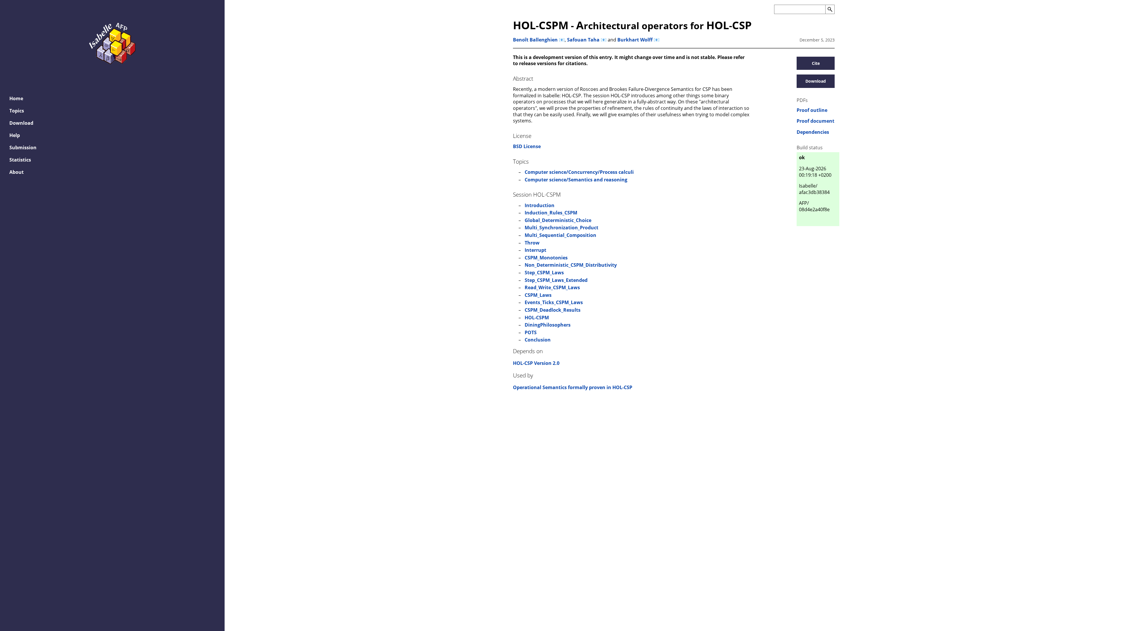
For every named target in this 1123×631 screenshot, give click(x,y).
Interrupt (535, 250)
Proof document (815, 121)
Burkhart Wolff (634, 40)
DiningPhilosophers (548, 325)
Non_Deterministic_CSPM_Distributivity (571, 265)
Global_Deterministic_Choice (558, 220)
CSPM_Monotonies (546, 257)
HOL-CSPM (537, 317)
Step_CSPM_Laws (544, 272)
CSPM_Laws (538, 295)
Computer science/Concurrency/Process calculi (579, 172)
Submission (23, 147)
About (16, 172)
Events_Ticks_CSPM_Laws (554, 302)
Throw (532, 243)
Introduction (539, 205)
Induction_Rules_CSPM (551, 212)
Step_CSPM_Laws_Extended (556, 280)
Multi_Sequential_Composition (560, 235)
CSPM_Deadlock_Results (553, 310)
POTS (531, 332)
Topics (16, 111)
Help (14, 135)
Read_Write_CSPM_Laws (552, 287)
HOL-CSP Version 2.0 (536, 363)
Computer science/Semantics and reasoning (576, 179)
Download (21, 123)
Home (16, 98)
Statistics (20, 160)
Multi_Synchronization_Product (561, 227)
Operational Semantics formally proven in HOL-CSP (572, 387)
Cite (816, 63)
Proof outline (812, 110)
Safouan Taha (583, 40)
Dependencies (813, 132)
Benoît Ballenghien (535, 40)
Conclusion (538, 340)
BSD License (527, 146)
